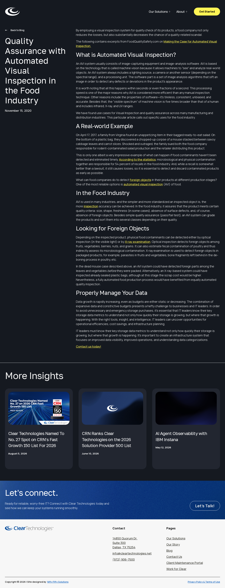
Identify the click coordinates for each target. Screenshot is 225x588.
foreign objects (140, 180)
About (180, 12)
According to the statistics (137, 159)
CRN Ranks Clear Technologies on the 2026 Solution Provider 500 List (106, 439)
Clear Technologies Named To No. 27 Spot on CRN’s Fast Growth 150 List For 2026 (36, 439)
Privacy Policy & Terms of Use (204, 581)
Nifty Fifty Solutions (58, 581)
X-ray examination (137, 242)
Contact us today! (88, 346)
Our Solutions (158, 12)
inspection (91, 206)
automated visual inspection (143, 184)
